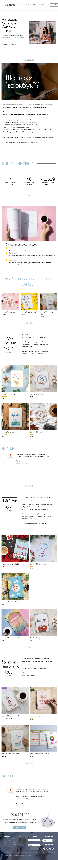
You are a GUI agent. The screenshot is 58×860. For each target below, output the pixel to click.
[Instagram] (50, 848)
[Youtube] (47, 848)
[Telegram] (53, 848)
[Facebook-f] (44, 848)
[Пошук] (53, 840)
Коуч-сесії (41, 5)
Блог (20, 5)
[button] (3, 461)
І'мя (29, 838)
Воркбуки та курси (30, 5)
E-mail (30, 843)
